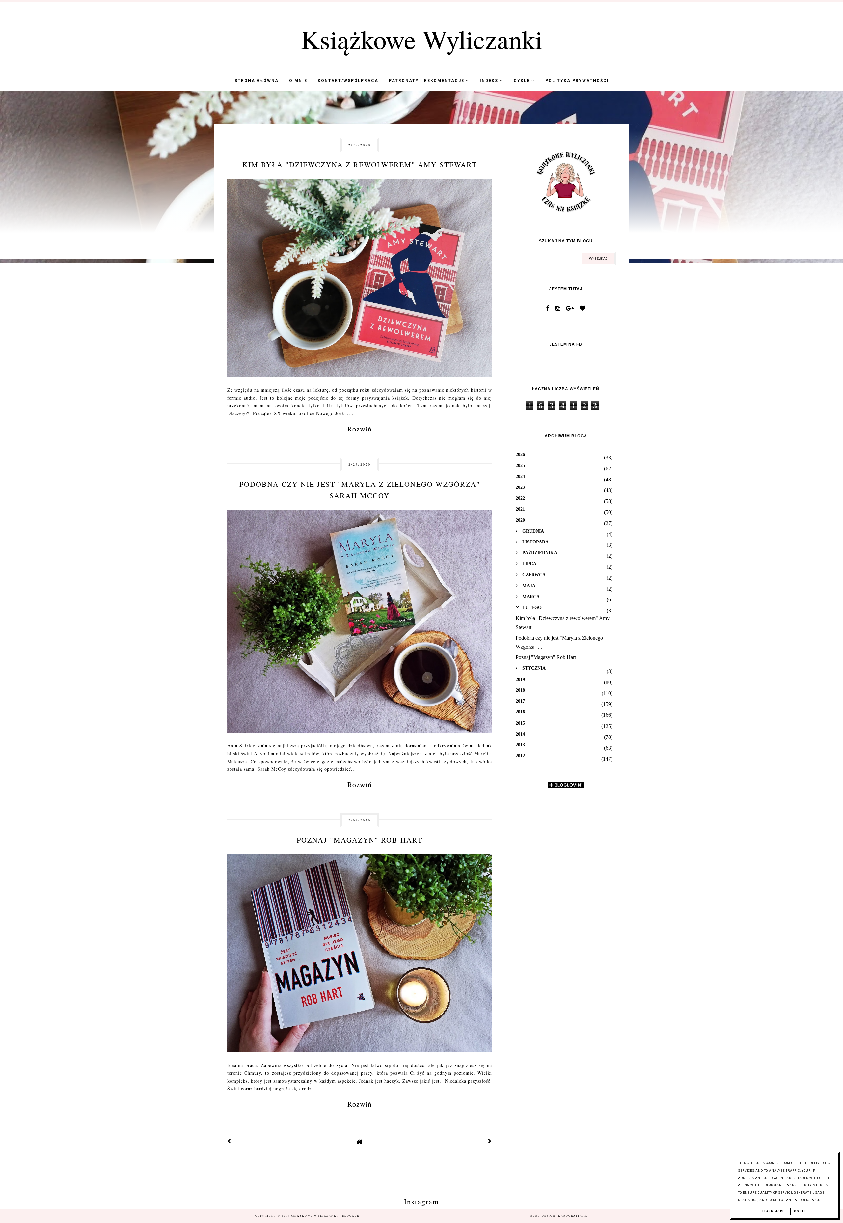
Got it (799, 1211)
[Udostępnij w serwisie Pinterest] (478, 257)
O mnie (298, 80)
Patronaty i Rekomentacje (427, 80)
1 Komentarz (468, 869)
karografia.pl (573, 1215)
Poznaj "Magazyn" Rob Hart (359, 840)
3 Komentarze (467, 194)
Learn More (773, 1211)
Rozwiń (359, 428)
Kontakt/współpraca (348, 80)
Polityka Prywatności (577, 80)
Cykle (522, 80)
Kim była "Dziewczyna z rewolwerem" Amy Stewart (359, 164)
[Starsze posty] (490, 1142)
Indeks (490, 80)
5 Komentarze (467, 525)
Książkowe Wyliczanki (421, 38)
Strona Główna (256, 80)
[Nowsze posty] (229, 1142)
